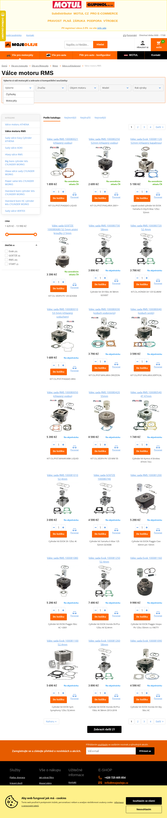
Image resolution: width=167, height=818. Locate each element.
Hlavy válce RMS (14, 154)
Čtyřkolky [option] (11, 94)
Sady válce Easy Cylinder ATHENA (18, 139)
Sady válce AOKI (14, 147)
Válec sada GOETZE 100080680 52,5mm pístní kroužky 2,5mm (62, 229)
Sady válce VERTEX (15, 210)
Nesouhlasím (144, 809)
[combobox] (18, 88)
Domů (4, 65)
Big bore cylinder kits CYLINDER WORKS (16, 163)
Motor (55, 65)
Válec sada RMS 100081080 (62, 558)
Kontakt (30, 35)
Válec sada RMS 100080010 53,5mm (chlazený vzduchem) (62, 313)
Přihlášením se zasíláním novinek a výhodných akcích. (117, 744)
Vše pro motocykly (19, 65)
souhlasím (103, 744)
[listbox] (18, 97)
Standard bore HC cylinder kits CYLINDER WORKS (19, 202)
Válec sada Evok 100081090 (146, 640)
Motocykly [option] (11, 100)
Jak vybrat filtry (46, 777)
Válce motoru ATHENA (17, 124)
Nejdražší (85, 117)
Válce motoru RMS (15, 131)
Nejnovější (100, 117)
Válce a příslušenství (71, 65)
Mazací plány (45, 783)
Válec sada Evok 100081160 (146, 558)
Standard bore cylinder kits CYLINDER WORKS (20, 192)
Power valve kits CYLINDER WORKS (19, 182)
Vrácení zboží (16, 783)
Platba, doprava (17, 777)
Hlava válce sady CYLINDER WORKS (19, 172)
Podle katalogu (51, 117)
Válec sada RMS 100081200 (146, 475)
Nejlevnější (70, 117)
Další (158, 127)
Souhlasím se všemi (144, 800)
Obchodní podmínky (12, 35)
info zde (101, 28)
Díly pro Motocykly (40, 65)
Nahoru (50, 721)
